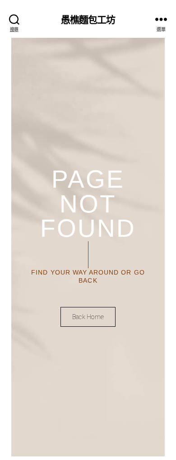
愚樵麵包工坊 (88, 19)
